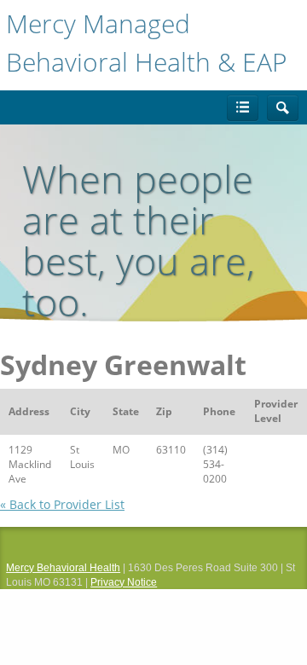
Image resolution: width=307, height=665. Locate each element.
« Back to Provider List (62, 504)
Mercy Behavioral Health (63, 568)
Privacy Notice (123, 582)
